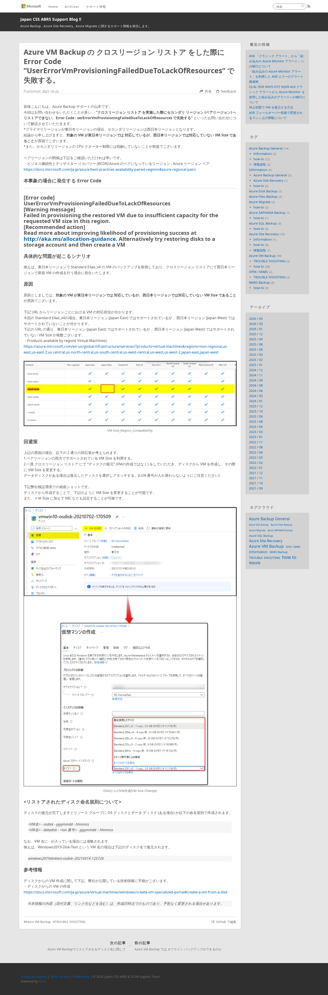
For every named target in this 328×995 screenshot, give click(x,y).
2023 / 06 (256, 427)
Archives (72, 6)
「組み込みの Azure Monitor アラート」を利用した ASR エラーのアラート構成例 (276, 76)
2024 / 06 (256, 391)
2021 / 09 (256, 488)
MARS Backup (259, 282)
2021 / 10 (256, 483)
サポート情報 (96, 6)
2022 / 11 (256, 442)
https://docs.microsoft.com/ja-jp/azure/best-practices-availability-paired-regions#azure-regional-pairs (110, 169)
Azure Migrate (259, 202)
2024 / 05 (256, 396)
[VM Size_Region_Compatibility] (130, 393)
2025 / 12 (256, 334)
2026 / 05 (256, 318)
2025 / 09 (256, 339)
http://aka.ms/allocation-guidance (70, 238)
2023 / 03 (256, 432)
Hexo (42, 981)
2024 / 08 (256, 385)
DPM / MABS (258, 272)
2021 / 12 (256, 473)
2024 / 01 (256, 401)
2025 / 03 (256, 354)
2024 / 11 (256, 375)
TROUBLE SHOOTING (70, 922)
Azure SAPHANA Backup (267, 212)
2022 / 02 (256, 462)
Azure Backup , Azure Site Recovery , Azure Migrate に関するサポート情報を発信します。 (85, 26)
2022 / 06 (256, 452)
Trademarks (81, 976)
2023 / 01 (256, 437)
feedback (228, 91)
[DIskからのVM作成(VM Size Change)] (130, 646)
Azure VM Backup (38, 922)
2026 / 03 (256, 324)
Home (53, 6)
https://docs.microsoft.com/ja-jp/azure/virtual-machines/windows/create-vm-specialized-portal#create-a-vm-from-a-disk (126, 892)
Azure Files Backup (263, 196)
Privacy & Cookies (34, 976)
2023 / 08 (256, 421)
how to (258, 159)
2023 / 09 (256, 416)
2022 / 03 (256, 457)
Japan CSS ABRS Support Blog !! (50, 19)
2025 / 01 (256, 365)
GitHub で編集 (226, 922)
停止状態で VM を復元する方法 (271, 107)
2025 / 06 (256, 349)
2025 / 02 (256, 360)
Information (262, 154)
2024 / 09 (256, 380)
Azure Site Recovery (268, 180)
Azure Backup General (265, 148)
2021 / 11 (256, 478)
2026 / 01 (256, 329)
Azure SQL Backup (263, 223)
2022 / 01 (256, 468)
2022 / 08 (256, 447)
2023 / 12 (256, 406)
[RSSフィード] (309, 6)
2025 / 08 (256, 344)
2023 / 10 (256, 411)
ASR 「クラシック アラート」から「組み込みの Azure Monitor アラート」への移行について (276, 61)
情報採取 (259, 164)
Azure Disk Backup (263, 191)
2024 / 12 (256, 370)
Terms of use (59, 976)
